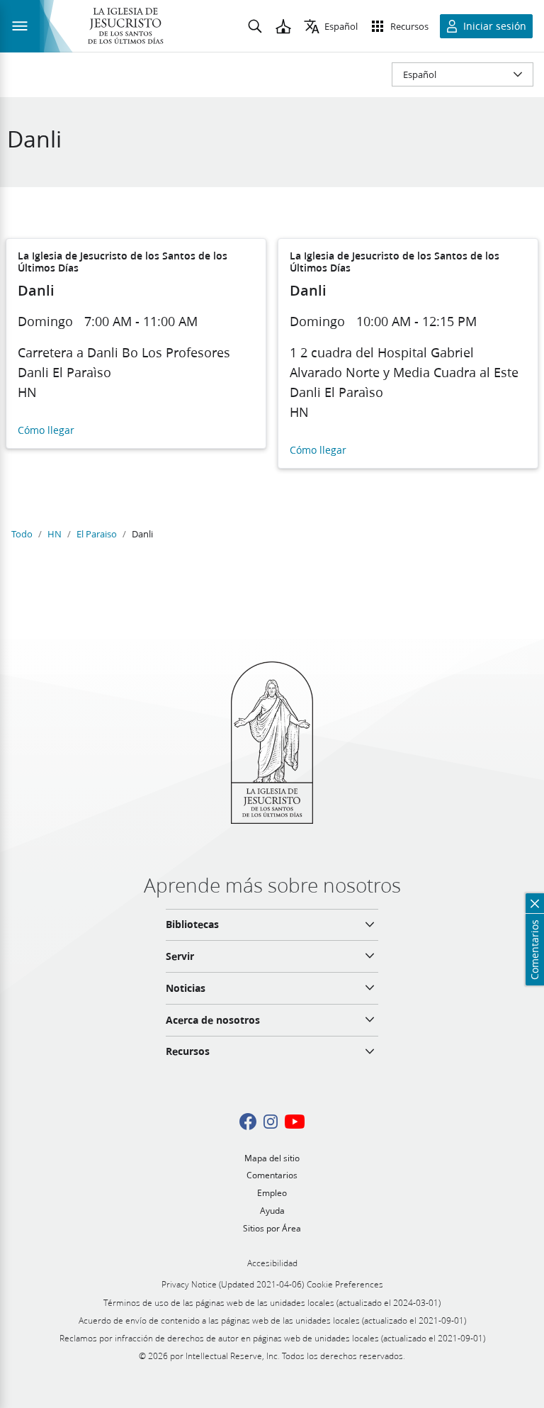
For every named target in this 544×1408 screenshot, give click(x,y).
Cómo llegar (46, 431)
